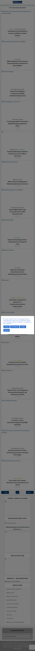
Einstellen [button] (23, 327)
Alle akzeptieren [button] (14, 327)
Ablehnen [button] (6, 327)
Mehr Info (6, 330)
